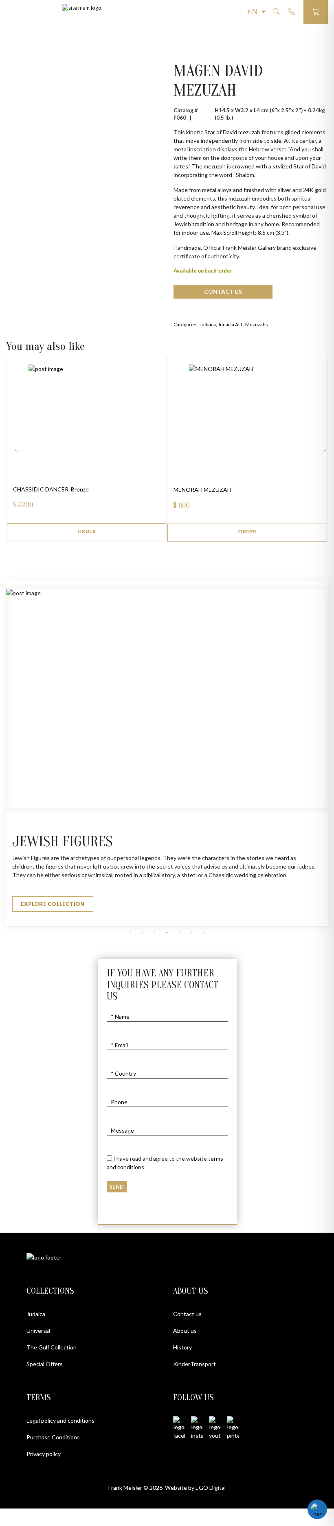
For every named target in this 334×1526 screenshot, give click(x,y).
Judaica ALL (230, 324)
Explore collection (53, 904)
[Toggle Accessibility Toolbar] (317, 1509)
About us (185, 1330)
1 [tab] (130, 933)
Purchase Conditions (53, 1437)
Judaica (208, 324)
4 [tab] (167, 933)
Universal (38, 1330)
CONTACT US (223, 291)
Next (16, 445)
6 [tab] (191, 933)
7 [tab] (204, 933)
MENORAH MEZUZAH (202, 489)
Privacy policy (43, 1453)
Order (86, 531)
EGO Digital (211, 1487)
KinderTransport (194, 1363)
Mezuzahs (256, 324)
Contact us (187, 1313)
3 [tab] (155, 933)
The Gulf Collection (51, 1347)
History (182, 1347)
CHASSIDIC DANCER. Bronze (51, 489)
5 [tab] (179, 933)
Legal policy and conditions (60, 1420)
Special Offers (44, 1363)
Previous (320, 445)
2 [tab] (142, 933)
